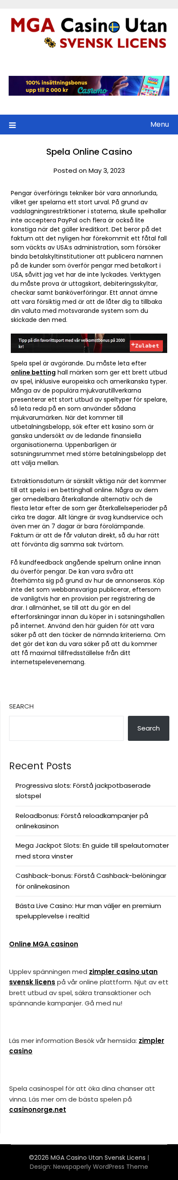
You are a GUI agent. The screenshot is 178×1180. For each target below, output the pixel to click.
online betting (33, 372)
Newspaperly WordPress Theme (100, 1166)
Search (21, 706)
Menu (159, 124)
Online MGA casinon (43, 944)
